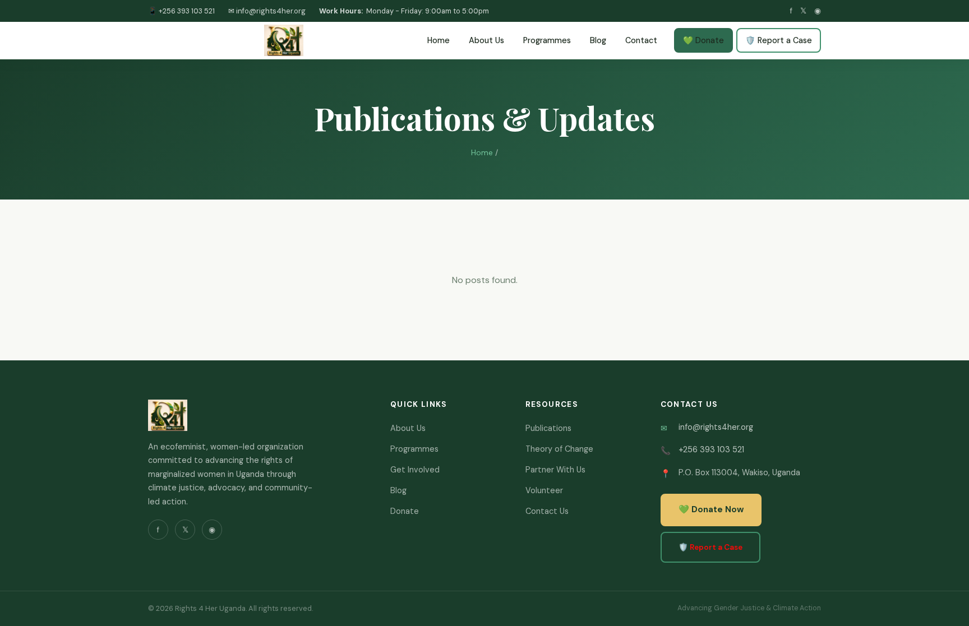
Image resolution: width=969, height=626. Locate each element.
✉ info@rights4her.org (267, 11)
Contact (641, 40)
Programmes (547, 40)
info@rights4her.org (716, 427)
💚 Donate (703, 40)
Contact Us (547, 511)
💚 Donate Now (711, 509)
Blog (598, 40)
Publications (548, 428)
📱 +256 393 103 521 (181, 11)
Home (438, 40)
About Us (486, 40)
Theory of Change (559, 449)
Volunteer (544, 490)
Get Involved (415, 470)
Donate (404, 511)
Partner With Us (555, 470)
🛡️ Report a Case (778, 40)
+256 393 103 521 (711, 449)
